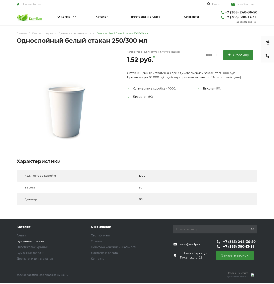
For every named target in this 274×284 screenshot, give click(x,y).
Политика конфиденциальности (114, 247)
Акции (21, 235)
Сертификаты (100, 235)
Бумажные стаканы (30, 241)
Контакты (98, 259)
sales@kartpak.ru (247, 3)
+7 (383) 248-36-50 (241, 12)
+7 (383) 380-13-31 (240, 17)
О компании (101, 227)
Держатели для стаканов (35, 259)
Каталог (23, 227)
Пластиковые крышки (32, 247)
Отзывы (96, 241)
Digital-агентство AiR (236, 276)
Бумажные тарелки (30, 253)
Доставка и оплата (104, 253)
